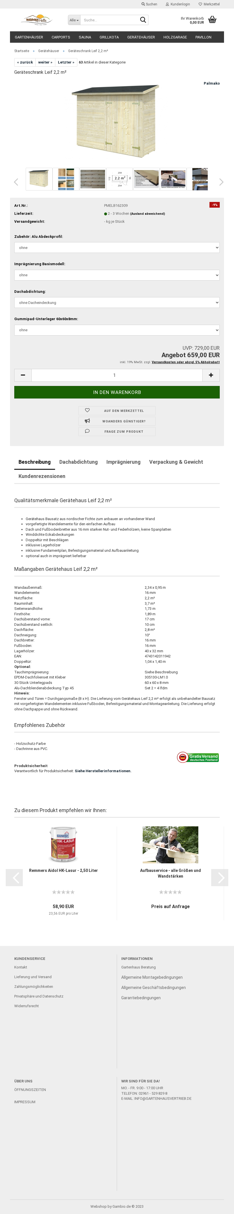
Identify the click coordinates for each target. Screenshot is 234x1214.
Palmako (212, 83)
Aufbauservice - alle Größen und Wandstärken (170, 873)
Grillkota (109, 37)
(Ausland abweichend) (147, 214)
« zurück (25, 62)
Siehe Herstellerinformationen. (103, 771)
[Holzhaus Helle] (36, 20)
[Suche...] (143, 20)
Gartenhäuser (29, 37)
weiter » (45, 62)
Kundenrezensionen (42, 476)
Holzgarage (175, 37)
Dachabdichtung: (30, 291)
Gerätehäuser (141, 37)
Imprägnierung (123, 462)
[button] (14, 182)
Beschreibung (35, 462)
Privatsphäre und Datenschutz (38, 996)
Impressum (24, 1102)
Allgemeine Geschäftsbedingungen (153, 987)
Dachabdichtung (78, 462)
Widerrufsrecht (26, 1006)
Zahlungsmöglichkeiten (33, 986)
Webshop (98, 1206)
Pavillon (203, 37)
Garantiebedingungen (141, 998)
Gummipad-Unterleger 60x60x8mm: (46, 319)
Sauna (85, 37)
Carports (61, 37)
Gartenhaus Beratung (139, 967)
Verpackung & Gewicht (176, 462)
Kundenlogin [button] (179, 4)
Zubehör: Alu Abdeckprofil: (38, 236)
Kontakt (20, 967)
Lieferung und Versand (33, 977)
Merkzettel (211, 4)
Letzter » (66, 62)
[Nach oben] (218, 1205)
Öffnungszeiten (30, 1090)
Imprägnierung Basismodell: (39, 264)
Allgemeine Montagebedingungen (152, 977)
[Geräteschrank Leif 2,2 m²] (117, 123)
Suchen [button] (151, 4)
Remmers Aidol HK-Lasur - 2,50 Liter (63, 870)
